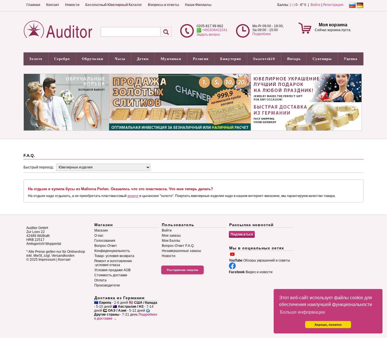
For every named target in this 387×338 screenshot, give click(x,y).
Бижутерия (230, 59)
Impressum (47, 260)
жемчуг (133, 196)
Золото (35, 59)
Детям (143, 59)
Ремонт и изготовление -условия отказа (113, 263)
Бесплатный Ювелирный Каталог (113, 5)
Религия (201, 59)
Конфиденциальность (112, 251)
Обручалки (92, 59)
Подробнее (261, 34)
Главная (33, 5)
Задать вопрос (208, 35)
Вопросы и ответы (163, 5)
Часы (120, 59)
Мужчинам (171, 59)
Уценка (351, 59)
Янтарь (294, 59)
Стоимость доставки (110, 275)
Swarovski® (264, 59)
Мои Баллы (171, 241)
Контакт (52, 5)
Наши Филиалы (198, 5)
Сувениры (322, 59)
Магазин (101, 230)
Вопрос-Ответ (105, 246)
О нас (98, 236)
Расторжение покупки (182, 269)
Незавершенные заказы (181, 251)
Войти (315, 5)
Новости (72, 5)
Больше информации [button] (302, 312)
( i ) (292, 5)
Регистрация (333, 5)
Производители (107, 285)
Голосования (104, 241)
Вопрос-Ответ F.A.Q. (178, 246)
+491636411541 (214, 30)
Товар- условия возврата (114, 256)
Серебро (62, 59)
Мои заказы (171, 236)
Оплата (100, 280)
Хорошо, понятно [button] (328, 324)
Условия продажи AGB (112, 270)
